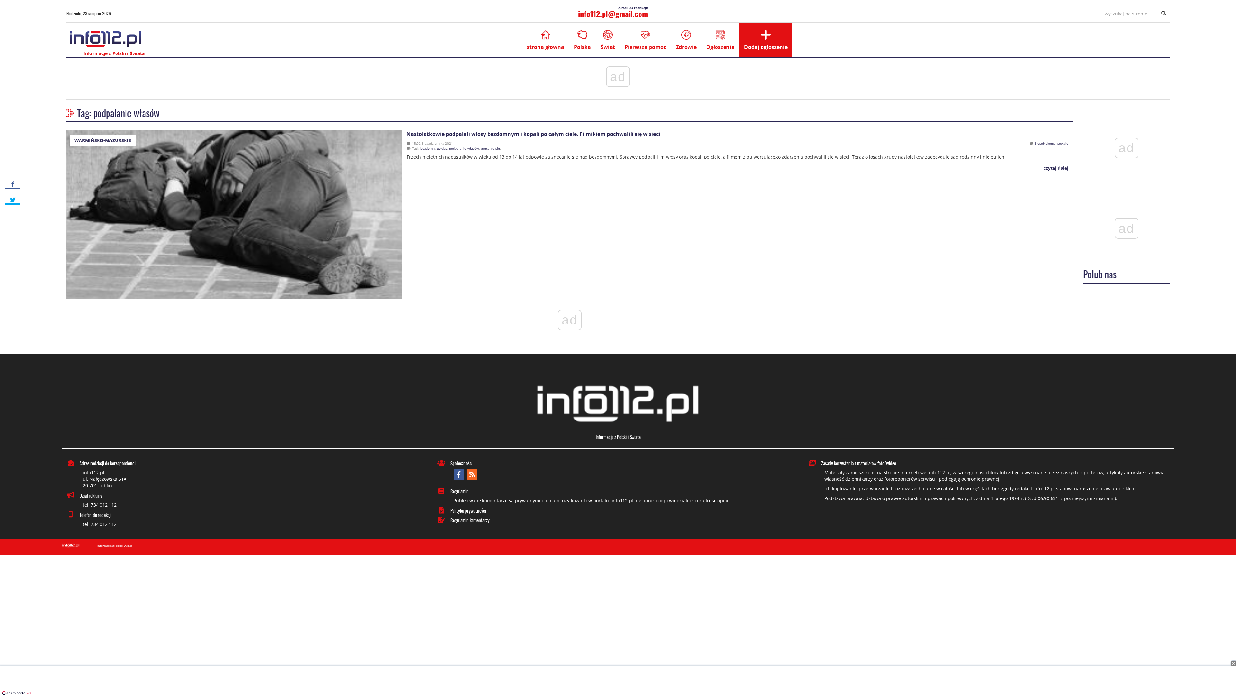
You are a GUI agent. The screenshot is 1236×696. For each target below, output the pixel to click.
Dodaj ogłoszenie (766, 47)
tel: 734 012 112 (100, 505)
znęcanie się (490, 148)
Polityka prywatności (468, 510)
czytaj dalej (1055, 168)
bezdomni (427, 148)
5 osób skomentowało (1051, 143)
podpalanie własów (464, 148)
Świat (608, 47)
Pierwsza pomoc (645, 47)
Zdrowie (686, 47)
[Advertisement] (618, 681)
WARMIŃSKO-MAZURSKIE (102, 140)
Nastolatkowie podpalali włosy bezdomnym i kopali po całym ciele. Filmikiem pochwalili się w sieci (533, 134)
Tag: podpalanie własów (118, 113)
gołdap (442, 148)
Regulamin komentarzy (470, 520)
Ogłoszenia (720, 47)
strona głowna (545, 47)
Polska (582, 47)
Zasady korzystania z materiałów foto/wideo (858, 463)
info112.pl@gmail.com (613, 13)
